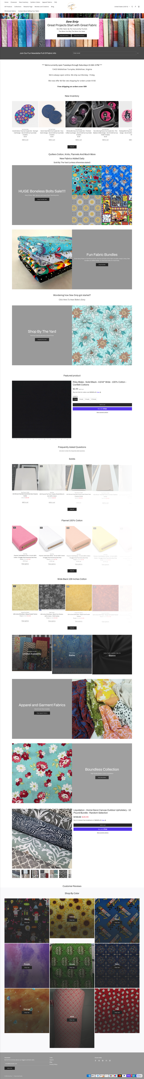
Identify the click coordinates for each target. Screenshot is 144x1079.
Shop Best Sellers (64, 35)
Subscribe (9, 1068)
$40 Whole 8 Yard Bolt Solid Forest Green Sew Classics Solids (79, 494)
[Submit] (138, 53)
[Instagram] (99, 1060)
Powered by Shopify (18, 1076)
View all (72, 147)
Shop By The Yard (42, 339)
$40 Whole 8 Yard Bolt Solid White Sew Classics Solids (25, 494)
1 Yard (75, 399)
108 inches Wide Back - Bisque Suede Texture (25, 614)
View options (25, 564)
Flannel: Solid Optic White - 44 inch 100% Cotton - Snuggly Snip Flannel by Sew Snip (52, 556)
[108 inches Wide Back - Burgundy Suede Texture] (105, 597)
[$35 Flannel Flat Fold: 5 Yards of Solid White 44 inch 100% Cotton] (52, 477)
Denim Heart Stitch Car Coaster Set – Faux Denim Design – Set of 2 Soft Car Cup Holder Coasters (52, 132)
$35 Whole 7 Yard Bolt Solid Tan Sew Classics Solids (105, 494)
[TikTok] (110, 1060)
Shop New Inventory (79, 35)
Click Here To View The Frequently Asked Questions (72, 450)
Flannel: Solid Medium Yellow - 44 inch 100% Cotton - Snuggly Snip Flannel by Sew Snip (105, 556)
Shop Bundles (102, 264)
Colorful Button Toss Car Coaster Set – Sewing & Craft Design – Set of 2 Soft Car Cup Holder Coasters (25, 132)
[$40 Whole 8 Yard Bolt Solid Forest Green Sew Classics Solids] (78, 477)
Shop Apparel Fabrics (42, 713)
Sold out (78, 502)
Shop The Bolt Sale (42, 199)
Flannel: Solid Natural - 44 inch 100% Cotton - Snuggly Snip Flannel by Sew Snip (79, 556)
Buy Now (72, 659)
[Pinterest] (102, 1060)
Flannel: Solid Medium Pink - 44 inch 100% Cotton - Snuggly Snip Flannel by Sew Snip (25, 556)
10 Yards (93, 399)
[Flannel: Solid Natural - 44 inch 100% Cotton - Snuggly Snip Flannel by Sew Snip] (78, 539)
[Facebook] (95, 1060)
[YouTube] (106, 1060)
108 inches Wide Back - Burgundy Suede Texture (105, 614)
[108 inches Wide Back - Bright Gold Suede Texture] (78, 597)
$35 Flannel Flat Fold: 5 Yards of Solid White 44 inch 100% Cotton (52, 494)
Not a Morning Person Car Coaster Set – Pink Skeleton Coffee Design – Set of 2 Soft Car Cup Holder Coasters (105, 132)
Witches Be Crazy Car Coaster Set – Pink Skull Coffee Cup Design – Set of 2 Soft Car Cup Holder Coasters (79, 132)
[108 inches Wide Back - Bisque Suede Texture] (25, 597)
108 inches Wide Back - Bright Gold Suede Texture (79, 615)
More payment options (102, 412)
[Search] (132, 6)
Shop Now (31, 658)
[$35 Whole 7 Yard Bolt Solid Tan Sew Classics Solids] (105, 477)
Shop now (26, 922)
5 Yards (87, 399)
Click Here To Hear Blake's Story (72, 299)
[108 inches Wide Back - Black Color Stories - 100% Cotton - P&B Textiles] (52, 597)
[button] (13, 121)
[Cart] (138, 6)
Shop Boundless (102, 777)
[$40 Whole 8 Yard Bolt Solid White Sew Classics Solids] (25, 477)
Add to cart (25, 140)
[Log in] (135, 6)
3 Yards (81, 399)
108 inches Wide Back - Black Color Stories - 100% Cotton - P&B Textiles (51, 615)
